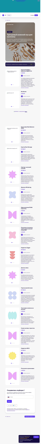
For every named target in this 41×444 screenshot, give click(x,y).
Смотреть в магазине (25, 87)
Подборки (9, 15)
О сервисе (32, 15)
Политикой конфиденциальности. (24, 438)
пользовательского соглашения (13, 409)
